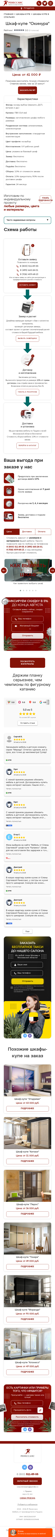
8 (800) (27, 1474)
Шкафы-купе (23, 14)
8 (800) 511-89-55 (29, 266)
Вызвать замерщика (27, 338)
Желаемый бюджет (29, 626)
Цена (9, 532)
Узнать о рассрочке (27, 392)
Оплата (41, 532)
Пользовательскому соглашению (22, 644)
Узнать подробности (45, 199)
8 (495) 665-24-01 (29, 270)
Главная (8, 14)
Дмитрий (18, 900)
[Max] (30, 1036)
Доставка (27, 532)
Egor (16, 802)
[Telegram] (25, 1036)
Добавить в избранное (27, 1505)
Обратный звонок (27, 1481)
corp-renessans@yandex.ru (27, 1487)
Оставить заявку (27, 285)
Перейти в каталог (28, 445)
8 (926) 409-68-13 (29, 274)
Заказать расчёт (27, 90)
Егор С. (17, 834)
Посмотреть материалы (27, 663)
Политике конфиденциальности (28, 642)
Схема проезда (27, 1498)
